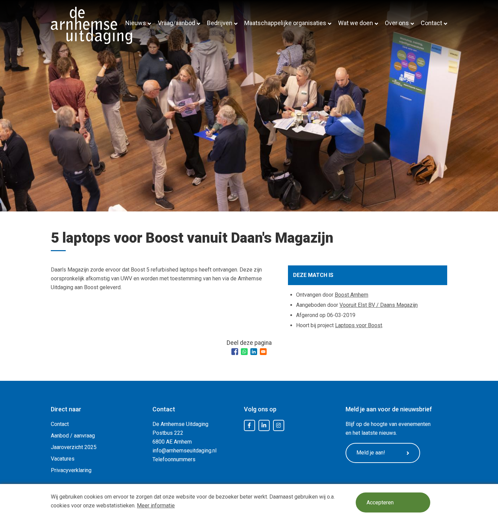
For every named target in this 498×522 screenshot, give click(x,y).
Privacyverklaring (71, 470)
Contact (431, 22)
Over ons (397, 22)
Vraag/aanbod (176, 22)
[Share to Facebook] (234, 351)
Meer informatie (156, 505)
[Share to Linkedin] (253, 351)
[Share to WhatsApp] (244, 351)
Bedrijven (219, 22)
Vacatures (63, 458)
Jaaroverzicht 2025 (74, 447)
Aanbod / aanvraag (73, 435)
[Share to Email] (263, 351)
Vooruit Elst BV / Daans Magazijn (378, 305)
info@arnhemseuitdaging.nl (184, 450)
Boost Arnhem (351, 295)
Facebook (249, 426)
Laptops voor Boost (358, 325)
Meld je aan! (370, 452)
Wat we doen (355, 22)
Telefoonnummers (173, 459)
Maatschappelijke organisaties (285, 22)
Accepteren (380, 502)
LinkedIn (264, 426)
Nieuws (135, 22)
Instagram (278, 426)
